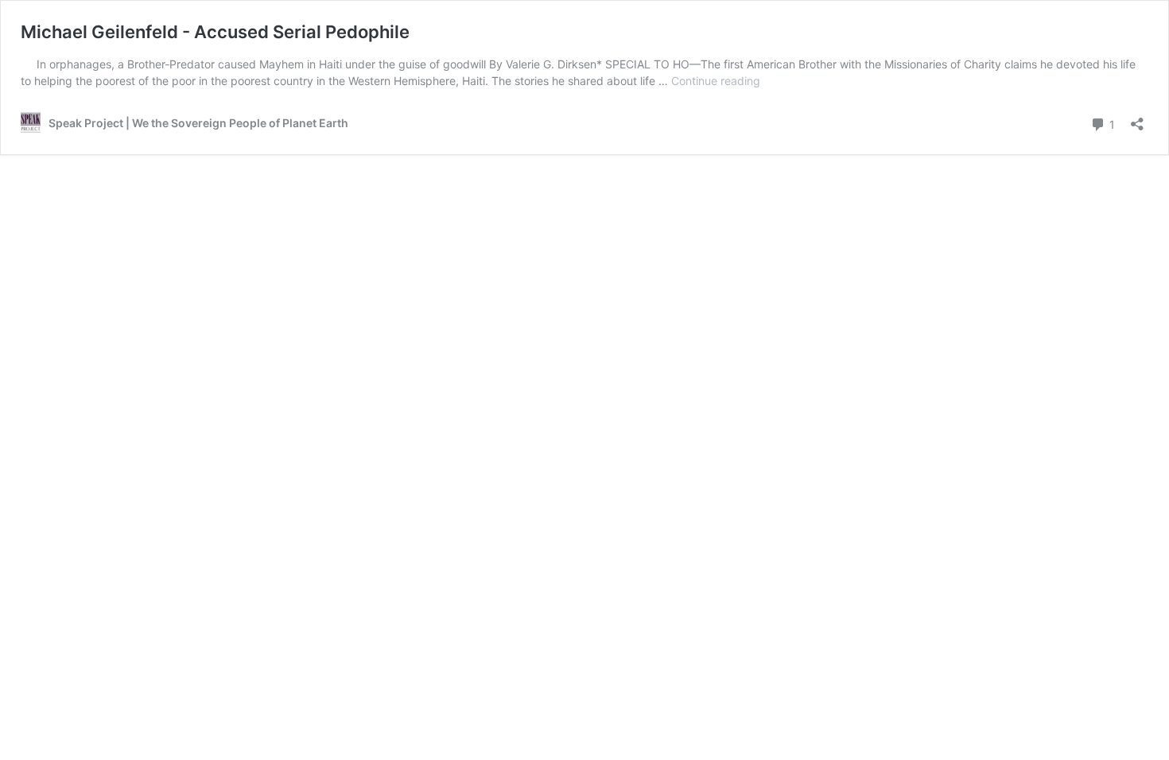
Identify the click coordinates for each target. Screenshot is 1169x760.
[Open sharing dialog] (1137, 119)
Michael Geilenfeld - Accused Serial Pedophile (215, 31)
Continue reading (715, 80)
